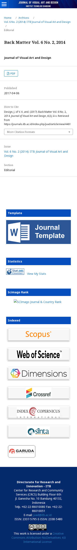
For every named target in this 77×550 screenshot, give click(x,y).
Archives (23, 18)
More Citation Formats (21, 132)
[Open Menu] (4, 4)
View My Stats (36, 274)
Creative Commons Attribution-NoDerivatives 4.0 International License (38, 537)
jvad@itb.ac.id (42, 515)
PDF (12, 73)
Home (7, 18)
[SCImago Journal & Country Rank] (37, 302)
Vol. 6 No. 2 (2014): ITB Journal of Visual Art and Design (37, 22)
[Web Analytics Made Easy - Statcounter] (15, 274)
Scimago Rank (18, 292)
